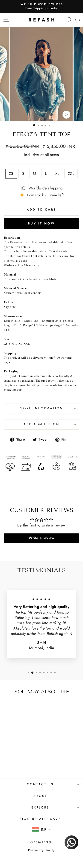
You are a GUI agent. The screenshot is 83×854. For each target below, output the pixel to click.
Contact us (40, 784)
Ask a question (42, 424)
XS (11, 173)
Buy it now (41, 223)
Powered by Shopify (41, 850)
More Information (41, 408)
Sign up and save (40, 819)
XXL (71, 173)
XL (57, 173)
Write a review (41, 538)
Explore (40, 807)
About (40, 796)
